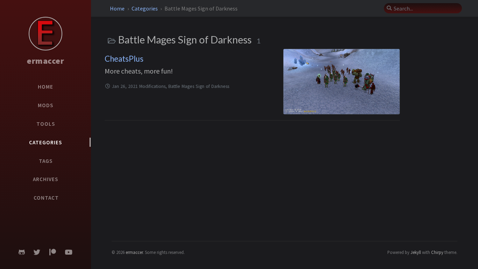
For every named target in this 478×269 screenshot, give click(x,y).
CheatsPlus (124, 58)
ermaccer (45, 60)
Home (118, 8)
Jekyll (415, 252)
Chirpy (437, 252)
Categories (145, 8)
